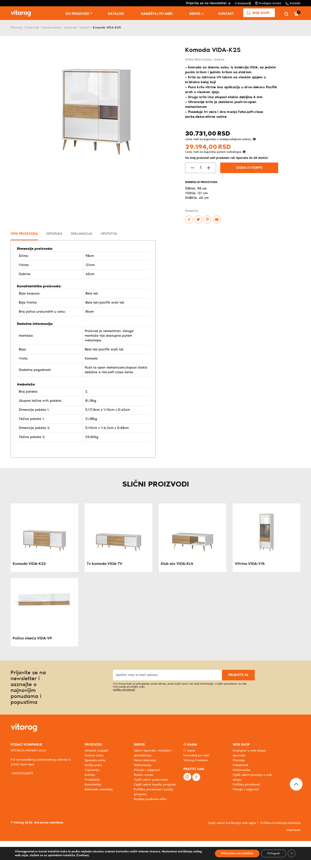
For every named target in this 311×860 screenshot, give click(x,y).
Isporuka (239, 755)
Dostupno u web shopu (249, 750)
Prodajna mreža (270, 3)
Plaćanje (239, 760)
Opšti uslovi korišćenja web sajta (232, 823)
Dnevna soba (51, 27)
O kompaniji (243, 3)
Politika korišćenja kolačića (280, 823)
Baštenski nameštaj (99, 789)
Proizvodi (32, 27)
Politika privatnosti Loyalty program (153, 792)
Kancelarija (93, 784)
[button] (259, 12)
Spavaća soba (95, 760)
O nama (189, 750)
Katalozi (116, 14)
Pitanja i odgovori (147, 770)
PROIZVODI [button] (93, 744)
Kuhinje (90, 775)
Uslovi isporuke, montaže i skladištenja (153, 753)
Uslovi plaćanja (145, 760)
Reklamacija (241, 770)
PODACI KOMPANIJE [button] (26, 744)
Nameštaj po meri (156, 14)
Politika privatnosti (246, 784)
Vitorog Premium (195, 760)
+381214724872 (22, 773)
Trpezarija (92, 770)
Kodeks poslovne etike (150, 799)
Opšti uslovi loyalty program (155, 784)
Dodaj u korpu (249, 168)
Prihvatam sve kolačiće (237, 853)
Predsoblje (92, 779)
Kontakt (295, 3)
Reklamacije (142, 765)
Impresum (293, 830)
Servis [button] (194, 14)
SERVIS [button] (139, 744)
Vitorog (16, 27)
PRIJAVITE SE (238, 675)
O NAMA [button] (190, 744)
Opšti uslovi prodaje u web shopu (252, 777)
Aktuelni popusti (96, 750)
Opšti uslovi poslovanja (151, 779)
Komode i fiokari (77, 27)
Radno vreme (143, 775)
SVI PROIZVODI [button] (77, 14)
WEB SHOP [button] (241, 744)
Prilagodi (273, 853)
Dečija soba (93, 765)
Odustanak (241, 765)
